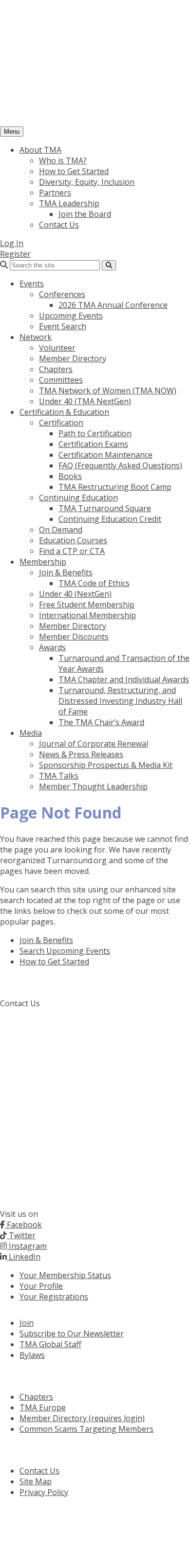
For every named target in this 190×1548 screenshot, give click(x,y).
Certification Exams (93, 444)
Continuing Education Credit (109, 519)
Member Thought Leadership (93, 786)
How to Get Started (74, 171)
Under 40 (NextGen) (75, 593)
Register (15, 254)
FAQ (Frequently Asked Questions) (120, 465)
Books (70, 476)
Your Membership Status (65, 1275)
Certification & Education (64, 412)
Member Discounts (74, 636)
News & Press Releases (81, 754)
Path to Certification (95, 433)
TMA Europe (42, 1407)
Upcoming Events (71, 315)
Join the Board (84, 214)
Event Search (62, 326)
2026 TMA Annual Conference (113, 305)
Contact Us (59, 224)
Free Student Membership (86, 604)
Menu (11, 131)
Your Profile (41, 1286)
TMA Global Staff (50, 1344)
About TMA (40, 149)
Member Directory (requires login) (82, 1418)
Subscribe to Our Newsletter (71, 1333)
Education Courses (73, 540)
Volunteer (57, 347)
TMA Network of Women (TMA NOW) (107, 390)
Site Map (35, 1481)
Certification (61, 422)
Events (31, 283)
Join (26, 1322)
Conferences (62, 294)
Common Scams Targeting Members (86, 1428)
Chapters (56, 369)
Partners (55, 192)
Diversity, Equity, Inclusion (86, 182)
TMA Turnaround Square (104, 508)
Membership (42, 561)
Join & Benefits (66, 572)
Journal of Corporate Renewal (93, 743)
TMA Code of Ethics (94, 583)
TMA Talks (58, 775)
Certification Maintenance (105, 454)
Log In (11, 243)
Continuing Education (78, 497)
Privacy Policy (43, 1492)
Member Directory (72, 358)
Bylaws (32, 1355)
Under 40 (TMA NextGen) (85, 401)
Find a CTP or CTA (72, 551)
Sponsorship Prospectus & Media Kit (105, 765)
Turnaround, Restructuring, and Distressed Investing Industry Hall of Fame (120, 701)
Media (30, 733)
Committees (61, 379)
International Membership (87, 615)
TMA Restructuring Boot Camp (114, 486)
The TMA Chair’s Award (101, 722)
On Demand (60, 529)
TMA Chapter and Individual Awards (123, 679)
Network (35, 337)
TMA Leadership (69, 203)
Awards (52, 647)
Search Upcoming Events (64, 950)
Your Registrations (53, 1296)
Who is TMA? (63, 160)
